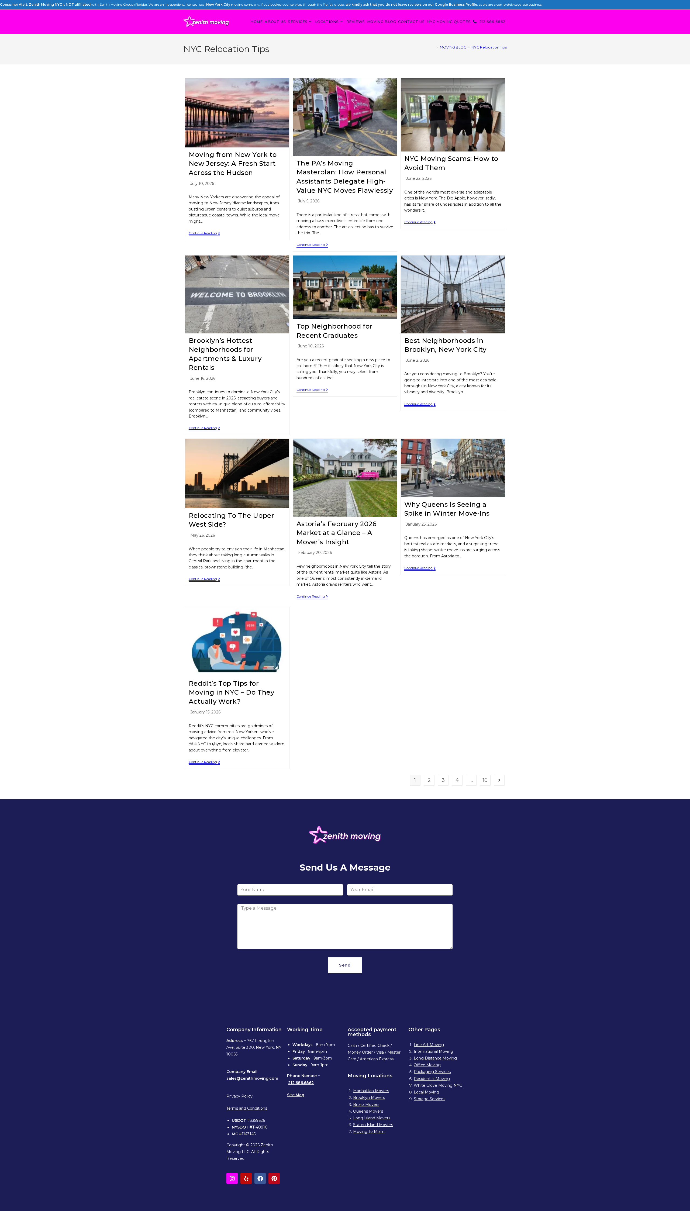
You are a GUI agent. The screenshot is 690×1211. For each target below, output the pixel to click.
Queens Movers (368, 1111)
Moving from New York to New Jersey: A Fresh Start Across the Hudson (233, 164)
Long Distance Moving (435, 1058)
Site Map (295, 1094)
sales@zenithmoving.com (252, 1078)
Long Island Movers (371, 1118)
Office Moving (427, 1064)
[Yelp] (246, 1178)
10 (485, 780)
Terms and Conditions (246, 1108)
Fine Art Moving (429, 1044)
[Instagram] (232, 1178)
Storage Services (429, 1098)
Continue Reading (204, 233)
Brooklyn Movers (369, 1097)
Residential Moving (432, 1078)
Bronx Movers (366, 1104)
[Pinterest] (274, 1178)
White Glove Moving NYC (438, 1085)
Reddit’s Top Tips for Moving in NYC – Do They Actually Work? (231, 692)
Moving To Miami (369, 1131)
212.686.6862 (301, 1082)
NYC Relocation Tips (489, 47)
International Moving (433, 1051)
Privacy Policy (239, 1096)
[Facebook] (260, 1178)
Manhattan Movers (371, 1090)
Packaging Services (432, 1071)
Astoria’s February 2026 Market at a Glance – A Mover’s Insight (336, 533)
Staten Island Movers (373, 1124)
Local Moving (426, 1092)
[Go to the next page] (499, 780)
